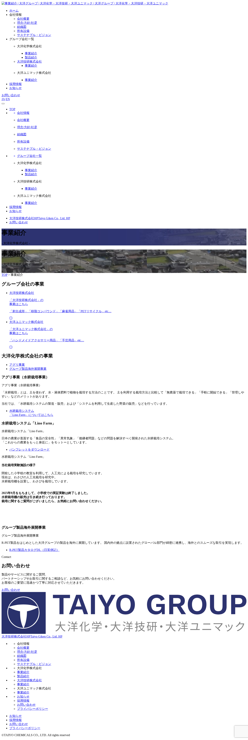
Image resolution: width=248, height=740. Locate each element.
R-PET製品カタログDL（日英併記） (34, 550)
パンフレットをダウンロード (29, 449)
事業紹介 (31, 170)
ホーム (14, 10)
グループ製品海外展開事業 (27, 368)
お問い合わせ (11, 95)
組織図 (21, 655)
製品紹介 (31, 174)
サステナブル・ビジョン (34, 664)
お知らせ (15, 88)
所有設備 (23, 660)
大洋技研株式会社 (29, 61)
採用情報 (15, 84)
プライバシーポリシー (32, 708)
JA (3, 99)
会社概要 (23, 647)
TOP (12, 109)
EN (8, 99)
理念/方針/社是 (27, 651)
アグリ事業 (17, 364)
